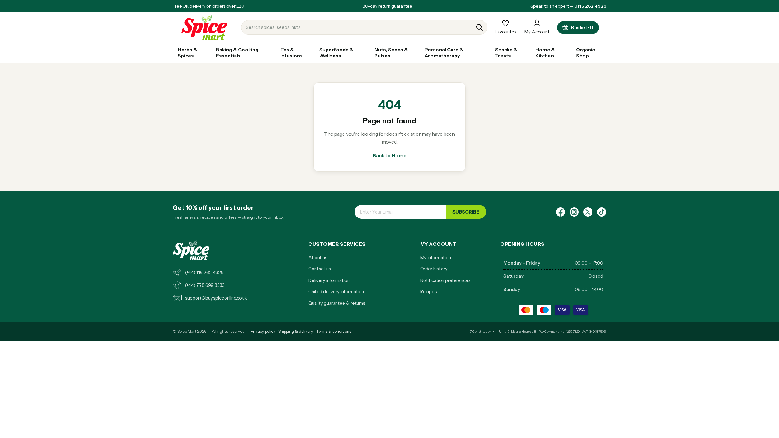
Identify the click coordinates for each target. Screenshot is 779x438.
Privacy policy (263, 331)
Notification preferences (445, 280)
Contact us (319, 269)
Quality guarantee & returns (336, 303)
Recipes (428, 291)
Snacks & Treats (506, 53)
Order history (434, 269)
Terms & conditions (333, 331)
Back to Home (390, 155)
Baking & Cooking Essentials (237, 53)
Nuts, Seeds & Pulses (391, 53)
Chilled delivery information (336, 291)
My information (435, 257)
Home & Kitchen (545, 53)
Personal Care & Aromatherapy (443, 53)
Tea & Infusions (291, 53)
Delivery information (329, 280)
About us (317, 257)
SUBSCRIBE (465, 212)
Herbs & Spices (187, 53)
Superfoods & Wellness (336, 53)
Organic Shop (585, 53)
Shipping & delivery (295, 331)
